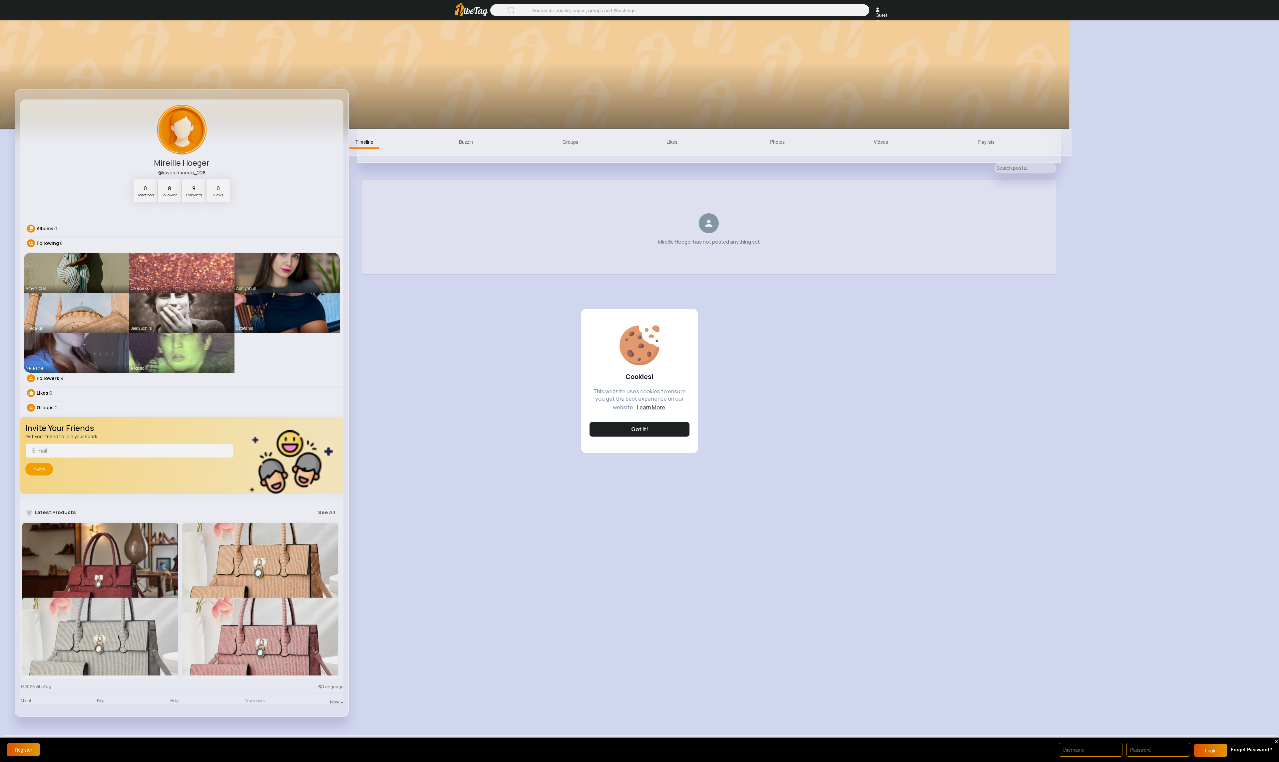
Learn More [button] (651, 407)
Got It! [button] (639, 429)
